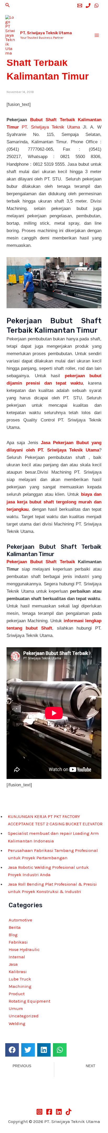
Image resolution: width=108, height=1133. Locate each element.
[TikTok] (68, 1112)
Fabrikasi (18, 942)
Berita (15, 927)
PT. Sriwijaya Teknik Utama (46, 33)
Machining (20, 986)
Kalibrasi (18, 971)
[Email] (79, 5)
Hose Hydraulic (24, 949)
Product (17, 993)
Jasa (13, 964)
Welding (17, 1023)
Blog (13, 934)
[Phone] (88, 5)
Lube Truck (20, 979)
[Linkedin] (59, 1112)
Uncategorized (24, 1015)
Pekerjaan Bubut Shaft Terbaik (41, 561)
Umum (16, 1008)
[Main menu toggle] (97, 35)
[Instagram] (39, 1112)
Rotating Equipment (29, 1001)
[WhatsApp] (96, 5)
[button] (7, 5)
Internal (17, 956)
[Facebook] (49, 1112)
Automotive (20, 920)
